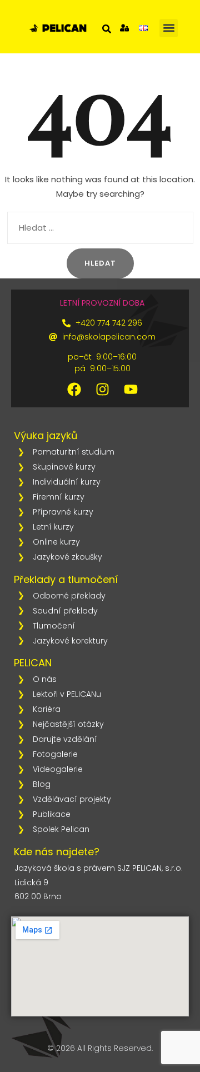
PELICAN (33, 663)
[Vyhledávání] (100, 228)
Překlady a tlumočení (66, 579)
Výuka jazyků (46, 435)
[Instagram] (102, 389)
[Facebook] (74, 389)
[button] (168, 28)
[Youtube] (130, 389)
